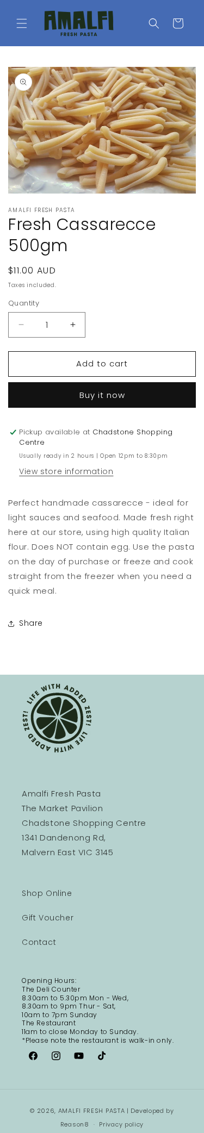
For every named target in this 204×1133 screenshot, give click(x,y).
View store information (66, 471)
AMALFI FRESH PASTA (91, 1110)
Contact (39, 942)
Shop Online (47, 893)
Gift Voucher (47, 917)
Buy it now (102, 395)
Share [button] (31, 623)
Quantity (23, 303)
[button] (22, 23)
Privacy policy (121, 1124)
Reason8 (74, 1124)
